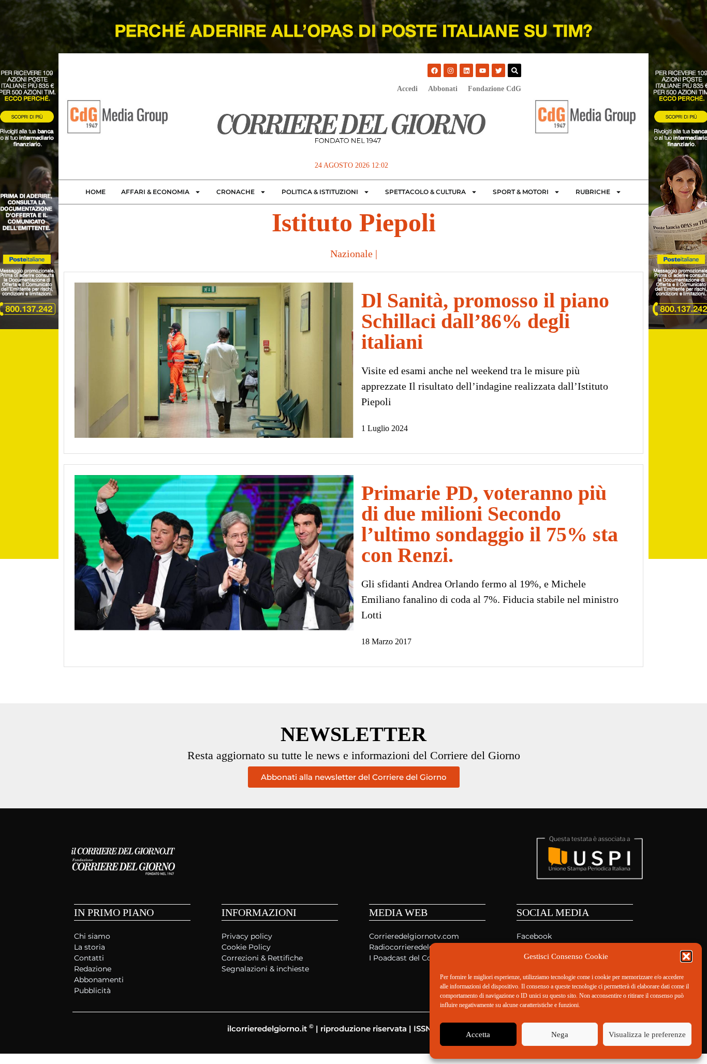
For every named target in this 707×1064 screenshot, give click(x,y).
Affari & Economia (155, 192)
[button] (686, 956)
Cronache (235, 192)
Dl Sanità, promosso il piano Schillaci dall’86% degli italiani (485, 321)
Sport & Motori (521, 192)
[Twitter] (498, 70)
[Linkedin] (466, 70)
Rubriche (593, 192)
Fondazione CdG (494, 89)
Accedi (407, 89)
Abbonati (443, 89)
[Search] (514, 70)
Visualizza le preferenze (647, 1034)
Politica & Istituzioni (320, 192)
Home (95, 192)
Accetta (478, 1034)
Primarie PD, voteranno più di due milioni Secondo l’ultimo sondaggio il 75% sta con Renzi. (489, 524)
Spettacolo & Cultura (425, 192)
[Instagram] (450, 70)
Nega (559, 1034)
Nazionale (351, 253)
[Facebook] (434, 70)
